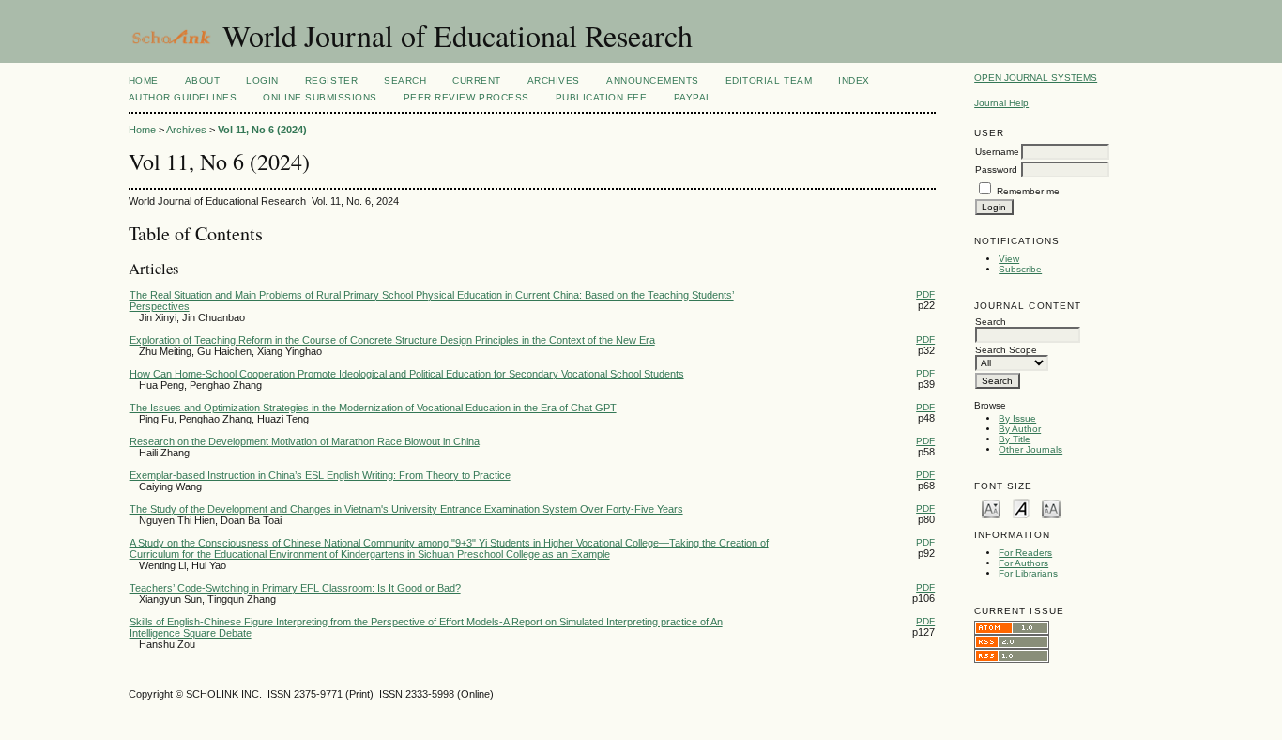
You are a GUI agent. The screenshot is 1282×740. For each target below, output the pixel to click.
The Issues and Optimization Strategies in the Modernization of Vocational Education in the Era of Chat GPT (373, 407)
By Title (1014, 439)
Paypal (693, 97)
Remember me (1028, 191)
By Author (1020, 429)
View (1009, 259)
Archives (553, 80)
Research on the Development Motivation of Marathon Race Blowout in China (305, 441)
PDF (925, 294)
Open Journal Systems (1035, 77)
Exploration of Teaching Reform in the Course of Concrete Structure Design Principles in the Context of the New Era (392, 340)
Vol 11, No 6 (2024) (262, 129)
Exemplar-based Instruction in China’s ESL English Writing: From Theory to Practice (320, 475)
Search (405, 80)
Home (144, 80)
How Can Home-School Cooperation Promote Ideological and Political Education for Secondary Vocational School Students (407, 373)
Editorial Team (768, 80)
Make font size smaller (991, 507)
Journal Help (1001, 103)
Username (997, 151)
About (203, 80)
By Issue (1017, 418)
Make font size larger (1051, 507)
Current (476, 80)
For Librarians (1028, 573)
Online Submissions (319, 97)
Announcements (652, 80)
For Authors (1023, 563)
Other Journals (1030, 449)
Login (262, 80)
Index (854, 80)
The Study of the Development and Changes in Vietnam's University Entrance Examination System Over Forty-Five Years (406, 509)
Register (331, 80)
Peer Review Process (466, 97)
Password (996, 169)
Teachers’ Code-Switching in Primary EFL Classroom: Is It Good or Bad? (295, 588)
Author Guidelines (183, 97)
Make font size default (1021, 507)
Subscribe (1020, 269)
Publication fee (602, 97)
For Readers (1025, 552)
